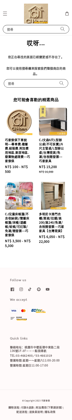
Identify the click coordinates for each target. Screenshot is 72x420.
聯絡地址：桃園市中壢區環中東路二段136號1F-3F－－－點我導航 (35, 349)
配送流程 (21, 412)
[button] (5, 13)
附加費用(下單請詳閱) (49, 407)
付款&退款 (27, 407)
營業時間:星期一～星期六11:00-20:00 (35, 360)
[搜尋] (62, 29)
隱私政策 (50, 412)
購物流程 (13, 407)
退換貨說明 (36, 412)
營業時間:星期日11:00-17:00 (29, 365)
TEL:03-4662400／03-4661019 (31, 355)
